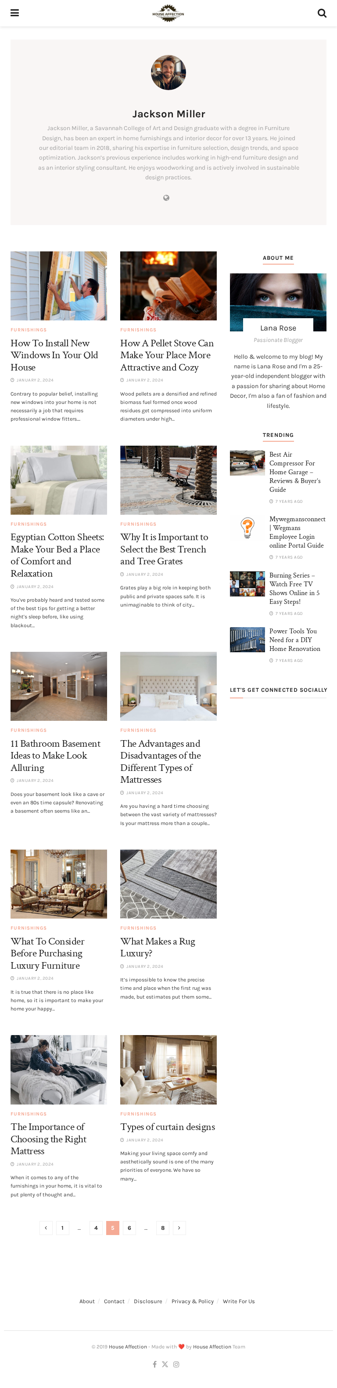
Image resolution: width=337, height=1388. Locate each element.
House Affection (128, 1347)
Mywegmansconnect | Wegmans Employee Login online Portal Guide (297, 532)
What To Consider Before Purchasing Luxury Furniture (47, 953)
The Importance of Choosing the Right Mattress (48, 1139)
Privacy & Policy (193, 1301)
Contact (114, 1301)
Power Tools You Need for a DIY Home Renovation (294, 640)
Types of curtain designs (167, 1127)
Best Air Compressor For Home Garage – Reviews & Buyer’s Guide (295, 472)
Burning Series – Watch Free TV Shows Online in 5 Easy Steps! (294, 589)
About (87, 1301)
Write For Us (239, 1301)
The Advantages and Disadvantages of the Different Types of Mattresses (160, 762)
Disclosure (148, 1301)
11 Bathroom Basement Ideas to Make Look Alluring (55, 755)
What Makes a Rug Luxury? (157, 947)
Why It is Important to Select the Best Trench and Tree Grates (164, 549)
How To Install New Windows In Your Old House (54, 355)
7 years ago (289, 501)
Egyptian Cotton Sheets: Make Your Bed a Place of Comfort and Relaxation (57, 555)
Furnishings (29, 329)
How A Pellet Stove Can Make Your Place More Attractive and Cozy (167, 355)
